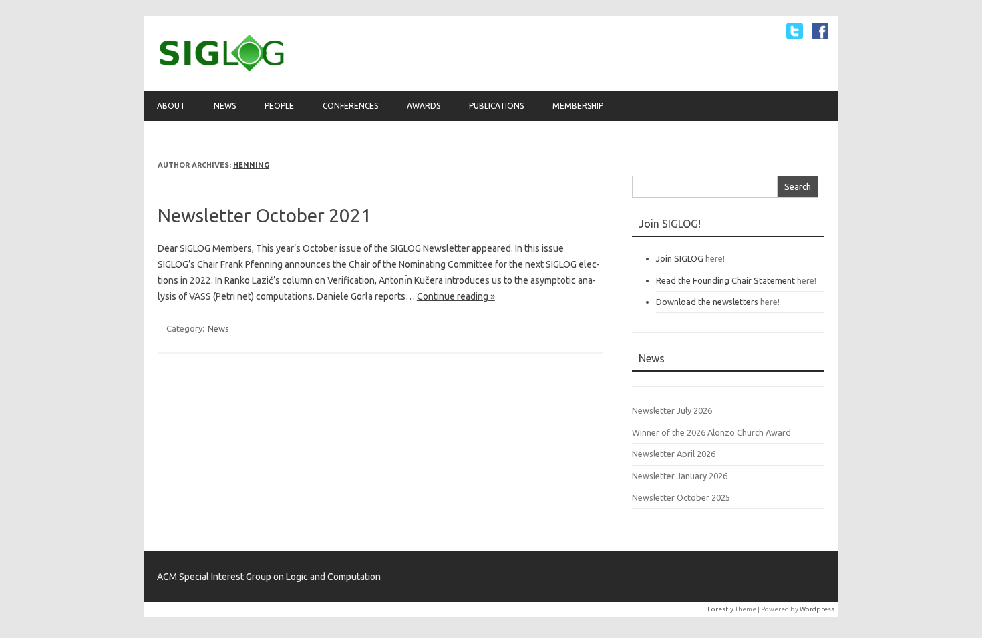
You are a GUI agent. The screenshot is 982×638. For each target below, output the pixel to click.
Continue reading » (456, 296)
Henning (251, 165)
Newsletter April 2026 (673, 453)
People (279, 105)
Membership (577, 105)
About (171, 105)
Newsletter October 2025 (681, 497)
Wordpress (817, 609)
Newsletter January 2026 (679, 476)
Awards (423, 105)
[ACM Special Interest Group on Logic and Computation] (222, 68)
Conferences (350, 105)
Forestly (720, 609)
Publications (496, 105)
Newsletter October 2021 (264, 215)
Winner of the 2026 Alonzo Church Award (711, 432)
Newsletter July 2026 (672, 410)
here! (715, 258)
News (225, 105)
